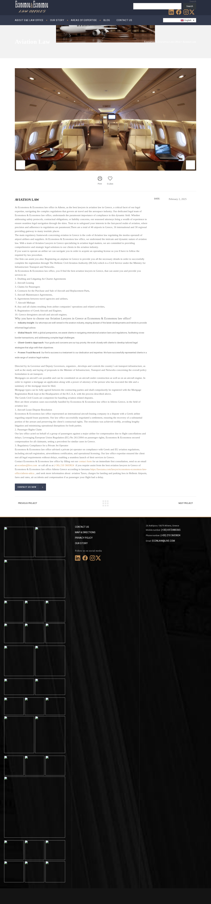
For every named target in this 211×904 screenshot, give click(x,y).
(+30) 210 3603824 (64, 465)
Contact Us (82, 527)
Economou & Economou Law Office (162, 42)
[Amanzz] (105, 119)
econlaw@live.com (27, 465)
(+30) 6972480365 (171, 530)
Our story (81, 543)
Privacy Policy (84, 537)
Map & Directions (85, 532)
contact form (85, 461)
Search (193, 1)
